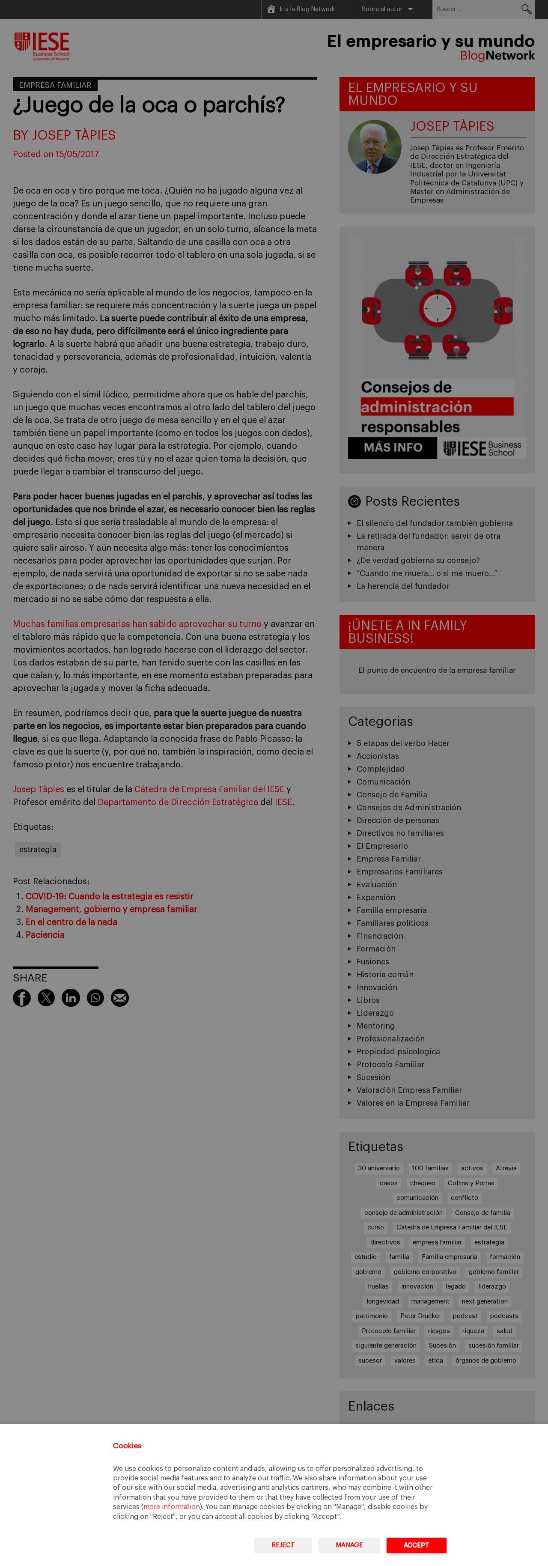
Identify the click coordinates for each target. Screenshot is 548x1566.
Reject (283, 1545)
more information (171, 1506)
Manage (349, 1545)
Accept (416, 1545)
